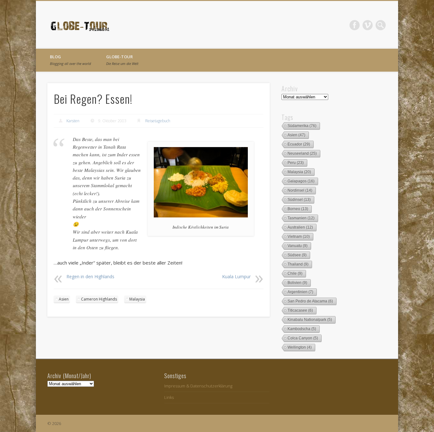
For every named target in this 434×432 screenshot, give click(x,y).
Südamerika (302, 126)
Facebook (354, 25)
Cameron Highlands (99, 299)
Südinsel (299, 199)
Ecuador (299, 144)
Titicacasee (300, 310)
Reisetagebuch (157, 121)
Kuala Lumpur (236, 276)
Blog (70, 60)
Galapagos (301, 181)
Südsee (297, 255)
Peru (296, 162)
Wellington (300, 347)
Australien (300, 227)
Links (169, 397)
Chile (295, 273)
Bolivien (297, 282)
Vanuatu (298, 246)
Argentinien (300, 292)
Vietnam (299, 236)
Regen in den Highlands (90, 276)
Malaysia (137, 299)
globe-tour (122, 60)
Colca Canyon (303, 338)
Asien (64, 299)
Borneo (298, 209)
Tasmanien (301, 218)
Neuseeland (302, 153)
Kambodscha (302, 329)
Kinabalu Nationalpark (310, 319)
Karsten (72, 121)
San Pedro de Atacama (310, 301)
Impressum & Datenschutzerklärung (198, 386)
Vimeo (368, 25)
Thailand (298, 264)
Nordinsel (300, 190)
